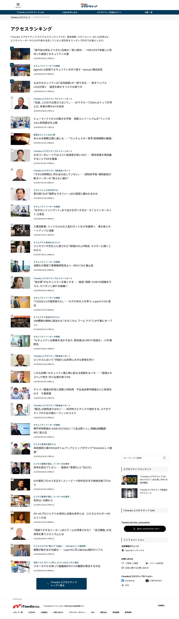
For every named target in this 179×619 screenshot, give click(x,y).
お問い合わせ (58, 612)
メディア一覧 (18, 612)
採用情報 (115, 612)
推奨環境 (128, 612)
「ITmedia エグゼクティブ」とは (30, 12)
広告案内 (44, 612)
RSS (93, 612)
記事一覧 (148, 12)
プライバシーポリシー (77, 612)
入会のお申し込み (69, 12)
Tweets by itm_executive (135, 522)
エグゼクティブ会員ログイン (109, 12)
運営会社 (103, 612)
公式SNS (31, 612)
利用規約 (161, 605)
